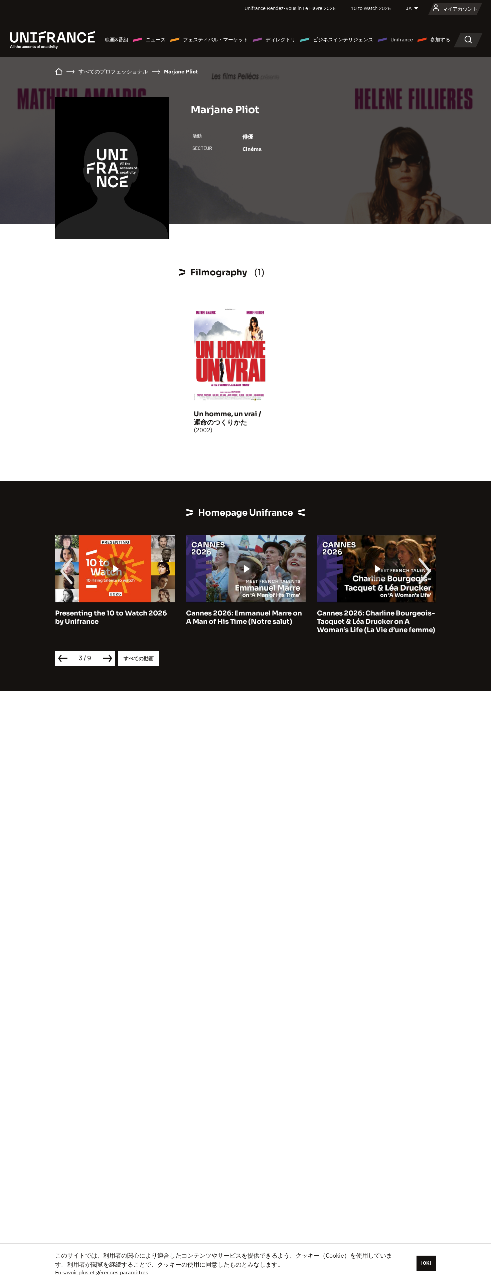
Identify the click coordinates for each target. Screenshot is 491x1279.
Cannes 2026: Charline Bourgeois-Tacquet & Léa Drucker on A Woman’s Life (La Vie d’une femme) (376, 621)
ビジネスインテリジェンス (343, 39)
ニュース (156, 39)
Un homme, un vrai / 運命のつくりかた (227, 418)
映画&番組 (116, 39)
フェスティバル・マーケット (215, 39)
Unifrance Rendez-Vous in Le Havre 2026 (290, 8)
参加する (440, 39)
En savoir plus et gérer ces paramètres (101, 1272)
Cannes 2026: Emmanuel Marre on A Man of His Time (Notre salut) (244, 617)
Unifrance (401, 39)
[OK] (426, 1263)
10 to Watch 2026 (371, 8)
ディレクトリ (281, 39)
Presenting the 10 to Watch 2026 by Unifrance (111, 617)
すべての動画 (139, 658)
